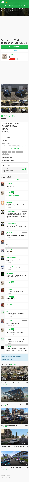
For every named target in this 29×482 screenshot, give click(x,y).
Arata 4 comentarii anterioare (14, 179)
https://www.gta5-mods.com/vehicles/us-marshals (14, 196)
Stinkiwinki (9, 289)
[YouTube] (9, 57)
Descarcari (6, 116)
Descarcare (15, 46)
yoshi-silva (9, 338)
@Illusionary (9, 194)
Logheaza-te (16, 356)
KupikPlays (9, 232)
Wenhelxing (9, 266)
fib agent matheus (11, 211)
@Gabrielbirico (10, 259)
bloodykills (9, 250)
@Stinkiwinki (9, 298)
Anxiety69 (9, 320)
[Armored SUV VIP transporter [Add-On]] (14, 92)
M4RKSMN (9, 347)
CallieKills (9, 183)
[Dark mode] (25, 6)
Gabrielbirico (9, 241)
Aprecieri (14, 116)
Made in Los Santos (5, 477)
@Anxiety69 (9, 331)
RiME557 (8, 192)
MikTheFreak (9, 273)
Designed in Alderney (6, 475)
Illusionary (9, 202)
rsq (7, 311)
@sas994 (8, 204)
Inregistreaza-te (6, 357)
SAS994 (11, 55)
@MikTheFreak (10, 284)
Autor (13, 192)
